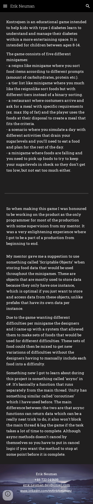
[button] (5, 6)
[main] (47, 99)
